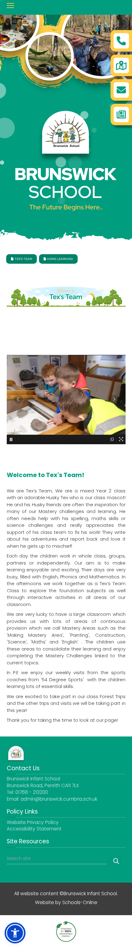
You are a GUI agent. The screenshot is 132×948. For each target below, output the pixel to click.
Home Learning (58, 259)
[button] (15, 933)
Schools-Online (79, 903)
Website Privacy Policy (33, 823)
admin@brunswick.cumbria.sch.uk (59, 799)
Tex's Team (21, 259)
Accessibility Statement (34, 829)
